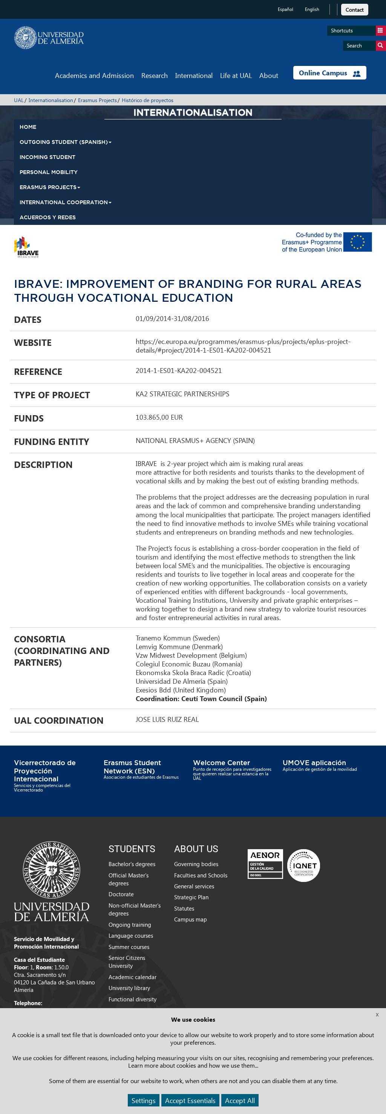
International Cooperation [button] (64, 202)
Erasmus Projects (97, 100)
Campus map (190, 919)
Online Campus (324, 72)
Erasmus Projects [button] (48, 187)
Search (354, 45)
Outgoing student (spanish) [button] (64, 142)
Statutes (184, 908)
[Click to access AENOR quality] (284, 865)
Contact (355, 9)
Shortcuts (342, 30)
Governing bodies (196, 864)
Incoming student (47, 157)
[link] (354, 8)
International (194, 75)
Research (154, 75)
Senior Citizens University (127, 961)
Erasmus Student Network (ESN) (132, 767)
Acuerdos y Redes (48, 217)
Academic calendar (132, 977)
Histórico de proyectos (147, 100)
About (268, 75)
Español (285, 9)
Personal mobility (49, 172)
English (312, 9)
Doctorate (121, 894)
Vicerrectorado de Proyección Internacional (45, 770)
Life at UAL (236, 75)
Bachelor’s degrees (132, 864)
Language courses (131, 935)
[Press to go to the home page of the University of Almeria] (48, 37)
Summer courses (129, 946)
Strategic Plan (191, 897)
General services (194, 886)
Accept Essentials (190, 1100)
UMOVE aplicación (314, 762)
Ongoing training (130, 924)
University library (129, 988)
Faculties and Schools (200, 875)
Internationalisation (51, 100)
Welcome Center (221, 762)
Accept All (240, 1100)
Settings (144, 1100)
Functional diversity (132, 999)
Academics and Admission (94, 75)
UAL (19, 100)
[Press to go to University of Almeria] (51, 880)
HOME (28, 127)
